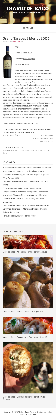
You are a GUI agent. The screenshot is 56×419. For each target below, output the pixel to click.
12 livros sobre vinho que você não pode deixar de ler (26, 205)
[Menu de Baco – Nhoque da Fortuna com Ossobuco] (28, 248)
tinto (22, 147)
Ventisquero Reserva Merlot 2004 (43, 138)
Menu (29, 28)
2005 (16, 150)
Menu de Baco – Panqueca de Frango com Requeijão (25, 337)
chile (17, 147)
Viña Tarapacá (29, 58)
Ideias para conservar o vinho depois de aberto (23, 171)
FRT (34, 414)
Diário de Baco (28, 8)
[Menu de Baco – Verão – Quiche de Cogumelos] (28, 307)
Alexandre (17, 42)
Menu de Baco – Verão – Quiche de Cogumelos (23, 311)
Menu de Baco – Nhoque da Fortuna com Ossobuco (25, 252)
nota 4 (34, 150)
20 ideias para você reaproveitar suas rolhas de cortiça (27, 167)
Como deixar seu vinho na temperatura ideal (22, 188)
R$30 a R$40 (44, 150)
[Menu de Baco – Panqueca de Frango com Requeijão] (28, 333)
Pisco (11, 135)
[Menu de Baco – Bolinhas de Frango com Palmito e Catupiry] (28, 393)
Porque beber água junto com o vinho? (19, 216)
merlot (28, 150)
